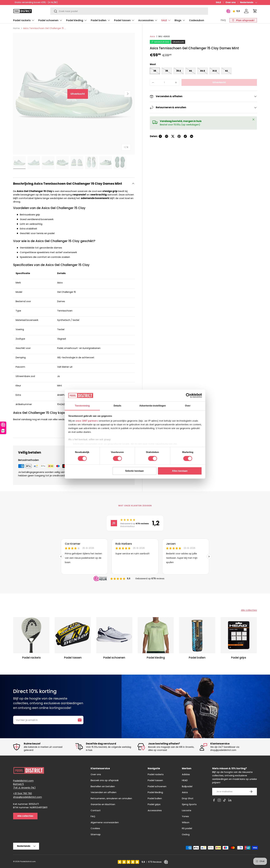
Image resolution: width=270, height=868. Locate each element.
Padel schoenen (48, 20)
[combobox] (129, 11)
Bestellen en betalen (103, 786)
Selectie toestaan (134, 471)
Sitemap (96, 834)
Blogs (178, 20)
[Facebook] (214, 800)
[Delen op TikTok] (185, 136)
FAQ (223, 20)
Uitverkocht (219, 82)
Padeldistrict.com (28, 861)
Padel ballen (98, 20)
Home (16, 28)
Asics (152, 36)
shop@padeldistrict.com (27, 797)
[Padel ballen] (197, 635)
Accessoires (146, 20)
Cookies (95, 828)
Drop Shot (187, 798)
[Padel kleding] (156, 635)
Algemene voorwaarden (105, 822)
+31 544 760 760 (22, 793)
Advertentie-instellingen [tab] (152, 405)
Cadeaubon (196, 20)
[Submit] (80, 720)
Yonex (185, 816)
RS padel (187, 828)
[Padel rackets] (31, 635)
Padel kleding (74, 20)
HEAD (185, 780)
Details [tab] (117, 405)
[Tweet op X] (173, 136)
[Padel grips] (239, 635)
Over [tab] (187, 405)
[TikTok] (224, 800)
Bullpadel (187, 786)
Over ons (230, 2)
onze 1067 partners (87, 421)
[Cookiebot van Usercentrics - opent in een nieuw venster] (188, 395)
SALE (218, 2)
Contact (96, 810)
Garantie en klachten (103, 804)
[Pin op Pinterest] (179, 136)
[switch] (117, 458)
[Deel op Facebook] (160, 136)
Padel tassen (122, 20)
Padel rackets (22, 20)
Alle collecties (249, 610)
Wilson (185, 822)
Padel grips (238, 657)
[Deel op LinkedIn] (191, 136)
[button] (255, 11)
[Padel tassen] (73, 635)
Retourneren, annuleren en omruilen (111, 798)
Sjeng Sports (189, 804)
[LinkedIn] (230, 800)
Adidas (186, 774)
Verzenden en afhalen (103, 792)
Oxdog (186, 834)
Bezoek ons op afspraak (105, 780)
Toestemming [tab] (82, 405)
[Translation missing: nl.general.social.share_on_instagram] (166, 136)
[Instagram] (219, 800)
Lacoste (186, 810)
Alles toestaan (180, 471)
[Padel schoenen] (114, 635)
